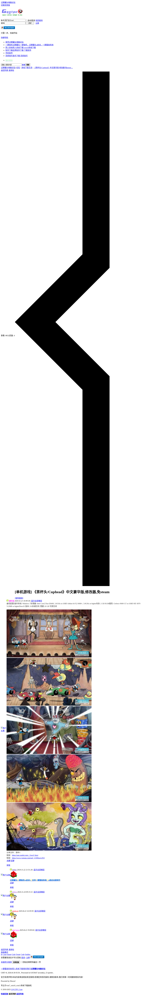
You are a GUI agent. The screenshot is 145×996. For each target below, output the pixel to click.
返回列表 (4, 70)
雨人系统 (20, 48)
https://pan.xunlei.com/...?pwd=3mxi (25, 855)
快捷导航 (4, 38)
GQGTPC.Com (16, 989)
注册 (37, 23)
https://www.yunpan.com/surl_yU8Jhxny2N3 (28, 858)
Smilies (27, 954)
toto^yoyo (15, 930)
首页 (14, 42)
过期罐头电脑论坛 (8, 2)
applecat (15, 911)
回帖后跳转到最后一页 (32, 962)
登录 (23, 958)
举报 (8, 865)
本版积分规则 (6, 962)
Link (13, 954)
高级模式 (4, 952)
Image (9, 954)
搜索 (23, 65)
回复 (12, 861)
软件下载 (18, 50)
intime (14, 870)
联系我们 (27, 969)
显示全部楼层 (36, 601)
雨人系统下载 (17, 969)
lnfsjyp (14, 892)
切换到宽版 (5, 5)
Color (5, 954)
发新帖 (11, 70)
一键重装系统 (6, 969)
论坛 (18, 68)
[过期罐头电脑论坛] (12, 15)
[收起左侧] (62, 585)
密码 (3, 23)
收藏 (8, 861)
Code (23, 954)
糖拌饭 (11, 601)
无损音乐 (16, 56)
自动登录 (31, 20)
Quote (18, 954)
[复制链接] (19, 598)
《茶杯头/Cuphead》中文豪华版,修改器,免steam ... (53, 68)
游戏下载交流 (26, 68)
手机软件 (9, 53)
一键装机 (29, 45)
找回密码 (39, 20)
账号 (3, 20)
